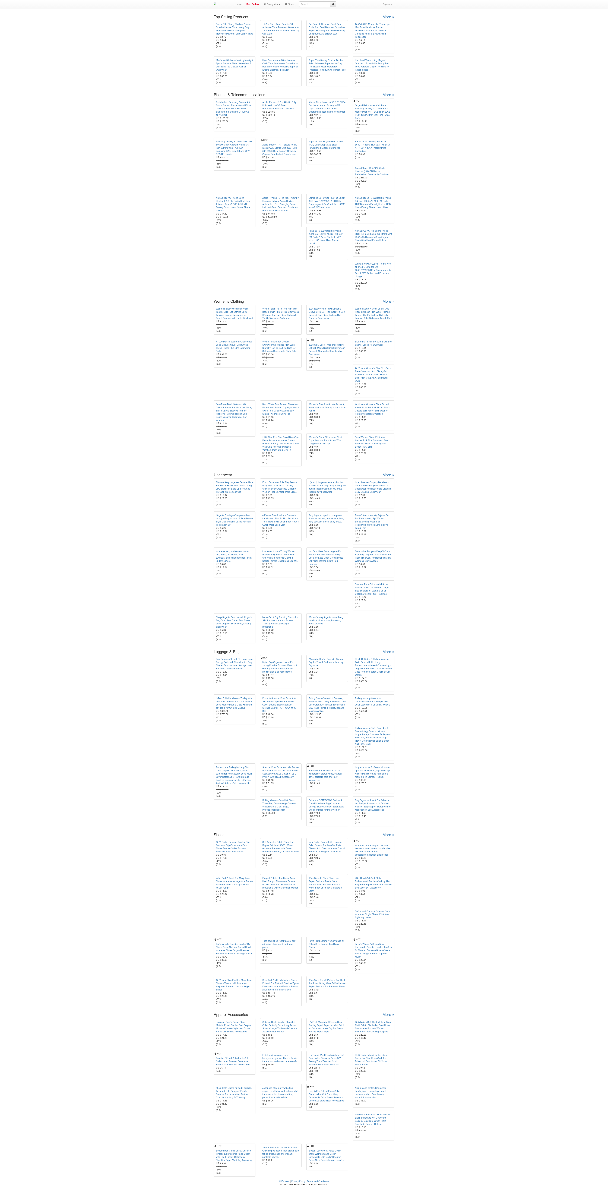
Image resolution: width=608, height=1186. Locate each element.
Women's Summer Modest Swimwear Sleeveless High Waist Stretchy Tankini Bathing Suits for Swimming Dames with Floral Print (279, 346)
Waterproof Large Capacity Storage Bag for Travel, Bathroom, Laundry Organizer (326, 662)
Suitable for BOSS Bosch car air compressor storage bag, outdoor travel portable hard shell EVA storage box (325, 775)
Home (239, 4)
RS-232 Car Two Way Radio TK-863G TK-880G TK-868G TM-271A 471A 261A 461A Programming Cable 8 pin (372, 146)
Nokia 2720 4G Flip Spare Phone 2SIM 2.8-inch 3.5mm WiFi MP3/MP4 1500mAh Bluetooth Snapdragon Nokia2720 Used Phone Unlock (373, 235)
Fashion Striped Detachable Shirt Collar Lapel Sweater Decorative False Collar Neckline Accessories (233, 1061)
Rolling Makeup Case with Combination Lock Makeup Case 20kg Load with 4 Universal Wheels (372, 701)
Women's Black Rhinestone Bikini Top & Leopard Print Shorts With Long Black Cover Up (325, 440)
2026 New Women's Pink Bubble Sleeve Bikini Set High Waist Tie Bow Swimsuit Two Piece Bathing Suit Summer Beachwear (327, 313)
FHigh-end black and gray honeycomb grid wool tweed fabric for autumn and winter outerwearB (279, 1058)
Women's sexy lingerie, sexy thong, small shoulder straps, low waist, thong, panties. (326, 620)
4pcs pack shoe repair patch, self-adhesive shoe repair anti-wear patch (279, 944)
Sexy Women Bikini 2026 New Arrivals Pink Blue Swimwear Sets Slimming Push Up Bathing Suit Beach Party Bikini (371, 442)
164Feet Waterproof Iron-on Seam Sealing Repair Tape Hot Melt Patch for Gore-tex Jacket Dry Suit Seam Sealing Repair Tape (326, 1026)
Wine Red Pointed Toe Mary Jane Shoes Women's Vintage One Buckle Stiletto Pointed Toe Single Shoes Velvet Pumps (234, 882)
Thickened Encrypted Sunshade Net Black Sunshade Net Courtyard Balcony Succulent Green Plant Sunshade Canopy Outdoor (373, 1119)
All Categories (271, 4)
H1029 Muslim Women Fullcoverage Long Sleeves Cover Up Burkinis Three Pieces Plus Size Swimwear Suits (234, 346)
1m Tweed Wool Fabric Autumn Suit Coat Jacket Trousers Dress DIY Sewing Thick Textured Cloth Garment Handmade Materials (327, 1059)
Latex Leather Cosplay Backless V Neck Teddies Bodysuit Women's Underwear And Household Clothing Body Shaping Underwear (373, 487)
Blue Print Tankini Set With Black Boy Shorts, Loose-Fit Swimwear (373, 343)
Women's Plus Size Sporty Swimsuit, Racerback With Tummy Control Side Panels (327, 407)
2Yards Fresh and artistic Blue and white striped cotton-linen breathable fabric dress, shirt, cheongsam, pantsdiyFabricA (280, 1152)
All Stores (289, 4)
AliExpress (284, 1181)
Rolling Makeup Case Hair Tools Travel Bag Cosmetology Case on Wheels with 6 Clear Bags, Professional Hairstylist (279, 805)
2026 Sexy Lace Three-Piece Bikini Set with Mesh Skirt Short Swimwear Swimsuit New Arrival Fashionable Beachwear (327, 349)
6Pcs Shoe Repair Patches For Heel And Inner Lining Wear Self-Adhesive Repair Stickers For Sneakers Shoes (327, 983)
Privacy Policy (298, 1181)
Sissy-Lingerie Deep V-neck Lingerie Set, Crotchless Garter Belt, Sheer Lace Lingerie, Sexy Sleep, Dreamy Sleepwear (234, 622)
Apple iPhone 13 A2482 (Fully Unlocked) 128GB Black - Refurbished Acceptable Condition (372, 171)
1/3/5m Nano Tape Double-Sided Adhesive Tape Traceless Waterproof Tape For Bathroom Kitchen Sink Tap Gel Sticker (280, 28)
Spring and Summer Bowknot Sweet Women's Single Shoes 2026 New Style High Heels (373, 914)
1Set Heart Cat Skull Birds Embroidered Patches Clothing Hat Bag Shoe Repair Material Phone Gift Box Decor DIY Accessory (373, 882)
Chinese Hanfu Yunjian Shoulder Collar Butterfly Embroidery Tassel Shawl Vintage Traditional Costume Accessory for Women (279, 1026)
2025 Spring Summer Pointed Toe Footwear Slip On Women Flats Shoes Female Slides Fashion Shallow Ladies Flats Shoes (233, 846)
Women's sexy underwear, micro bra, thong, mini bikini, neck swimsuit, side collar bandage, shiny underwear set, (234, 556)
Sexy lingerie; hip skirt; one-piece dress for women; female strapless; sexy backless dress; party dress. (326, 518)
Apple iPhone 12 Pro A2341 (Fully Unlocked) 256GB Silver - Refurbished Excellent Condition (279, 105)
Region (386, 4)
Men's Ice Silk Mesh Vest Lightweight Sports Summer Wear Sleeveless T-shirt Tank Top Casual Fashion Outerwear (234, 65)
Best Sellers (252, 4)
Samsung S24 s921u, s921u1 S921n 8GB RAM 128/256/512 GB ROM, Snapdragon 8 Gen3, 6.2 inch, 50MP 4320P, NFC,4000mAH (327, 202)
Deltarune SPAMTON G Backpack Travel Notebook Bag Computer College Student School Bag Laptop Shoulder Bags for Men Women (326, 805)
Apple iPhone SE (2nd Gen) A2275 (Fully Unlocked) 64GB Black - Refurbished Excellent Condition (326, 144)
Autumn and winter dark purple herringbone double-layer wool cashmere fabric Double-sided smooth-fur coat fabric (370, 1092)
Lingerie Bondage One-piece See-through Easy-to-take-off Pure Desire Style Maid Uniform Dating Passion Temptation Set (234, 520)
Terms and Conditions (318, 1181)
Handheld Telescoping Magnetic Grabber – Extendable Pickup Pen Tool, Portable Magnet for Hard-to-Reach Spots (372, 65)
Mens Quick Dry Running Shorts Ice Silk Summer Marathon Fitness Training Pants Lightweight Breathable (280, 622)
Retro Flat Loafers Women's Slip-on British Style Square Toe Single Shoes (326, 944)
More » (388, 17)
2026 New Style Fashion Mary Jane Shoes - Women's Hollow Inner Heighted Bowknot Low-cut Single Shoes (234, 984)
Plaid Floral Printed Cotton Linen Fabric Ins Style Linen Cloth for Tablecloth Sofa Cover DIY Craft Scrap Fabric (371, 1059)
